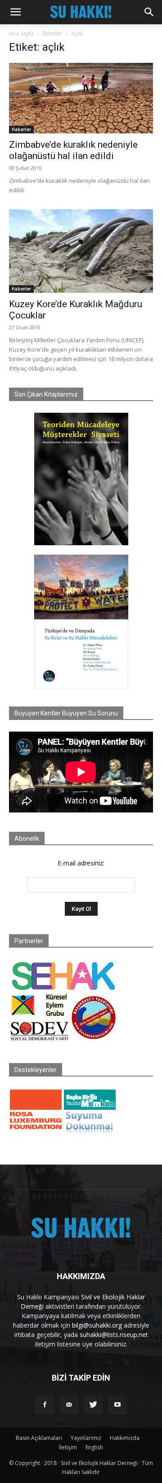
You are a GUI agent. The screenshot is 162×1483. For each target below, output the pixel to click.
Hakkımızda (125, 1438)
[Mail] (69, 1405)
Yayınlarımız (86, 1438)
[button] (15, 12)
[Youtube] (117, 1405)
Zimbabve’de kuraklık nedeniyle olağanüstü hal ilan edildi (73, 150)
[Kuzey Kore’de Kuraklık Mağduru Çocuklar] (81, 251)
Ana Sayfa (21, 33)
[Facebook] (45, 1405)
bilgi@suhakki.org (97, 1325)
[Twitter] (93, 1405)
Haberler (21, 129)
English (94, 1447)
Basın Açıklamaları (39, 1438)
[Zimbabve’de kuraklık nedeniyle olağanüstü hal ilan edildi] (81, 98)
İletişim (68, 1447)
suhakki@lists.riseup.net (114, 1334)
